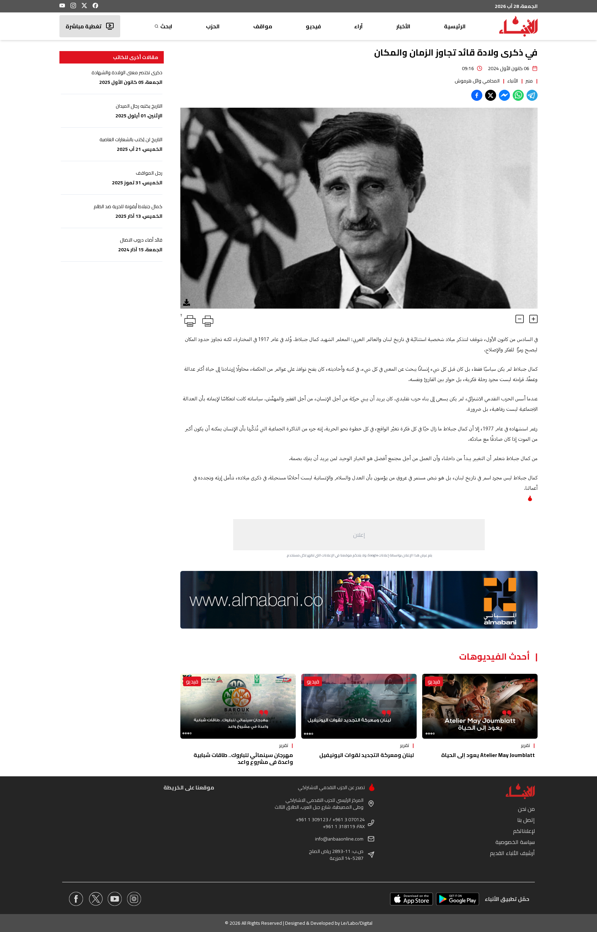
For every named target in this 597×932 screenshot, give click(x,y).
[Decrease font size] (519, 319)
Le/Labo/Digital (356, 923)
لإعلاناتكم (524, 831)
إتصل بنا (526, 820)
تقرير (525, 745)
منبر (529, 80)
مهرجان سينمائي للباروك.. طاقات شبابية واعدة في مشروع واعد (243, 758)
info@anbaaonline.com (339, 838)
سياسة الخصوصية (515, 842)
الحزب (213, 26)
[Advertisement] (359, 534)
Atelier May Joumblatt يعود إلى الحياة (488, 755)
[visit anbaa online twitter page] (95, 899)
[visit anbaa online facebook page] (76, 899)
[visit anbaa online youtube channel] (114, 899)
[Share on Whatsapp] (518, 95)
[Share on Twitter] (490, 95)
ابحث (166, 26)
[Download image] (186, 302)
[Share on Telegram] (532, 95)
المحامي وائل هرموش (477, 80)
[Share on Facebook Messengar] (504, 95)
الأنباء (512, 80)
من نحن (526, 809)
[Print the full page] (207, 320)
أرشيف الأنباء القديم (512, 853)
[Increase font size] (533, 319)
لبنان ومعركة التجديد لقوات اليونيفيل (366, 755)
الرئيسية (455, 26)
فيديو (313, 26)
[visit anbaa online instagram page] (134, 899)
